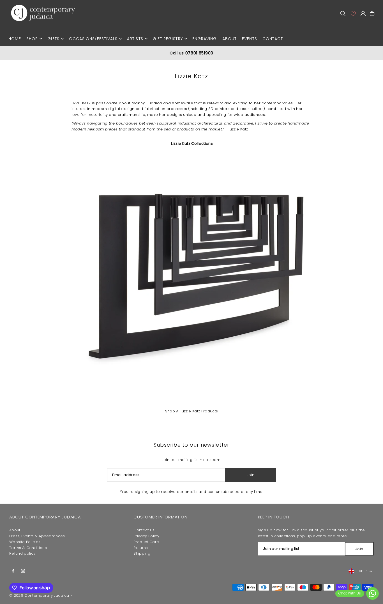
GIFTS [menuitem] (53, 39)
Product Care (146, 542)
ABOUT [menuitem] (229, 39)
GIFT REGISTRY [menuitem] (168, 39)
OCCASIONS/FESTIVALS (93, 39)
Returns (140, 547)
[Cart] (372, 13)
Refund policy (22, 553)
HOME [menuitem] (14, 39)
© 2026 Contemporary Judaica (39, 595)
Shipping (141, 553)
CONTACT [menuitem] (272, 39)
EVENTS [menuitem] (249, 39)
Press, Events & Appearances (37, 536)
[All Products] (191, 280)
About (14, 530)
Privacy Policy (146, 536)
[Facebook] (13, 571)
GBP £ (361, 571)
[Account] (353, 13)
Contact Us (143, 530)
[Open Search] (342, 13)
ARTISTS (135, 39)
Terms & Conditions (28, 547)
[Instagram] (23, 571)
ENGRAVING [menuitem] (204, 39)
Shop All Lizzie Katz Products (191, 411)
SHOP (32, 39)
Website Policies (24, 542)
